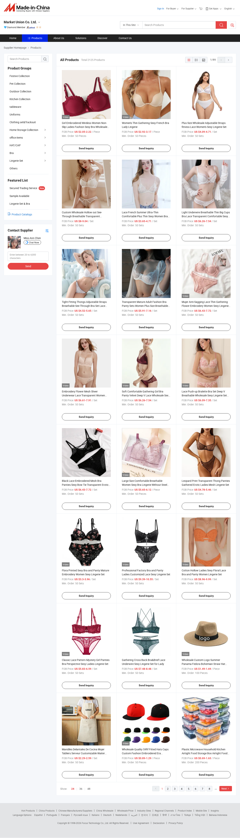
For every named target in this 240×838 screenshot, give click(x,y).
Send (28, 266)
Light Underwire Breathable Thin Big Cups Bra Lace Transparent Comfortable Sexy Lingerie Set (206, 216)
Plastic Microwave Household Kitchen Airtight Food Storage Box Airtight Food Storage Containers (204, 753)
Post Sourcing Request (232, 25)
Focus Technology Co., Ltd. (95, 822)
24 (72, 788)
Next (224, 788)
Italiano (95, 814)
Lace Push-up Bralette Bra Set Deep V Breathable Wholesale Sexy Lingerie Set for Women (204, 395)
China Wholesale (104, 810)
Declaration (159, 822)
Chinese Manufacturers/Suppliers (75, 810)
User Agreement (141, 822)
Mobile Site (201, 810)
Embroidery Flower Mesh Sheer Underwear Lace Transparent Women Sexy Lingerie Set (83, 395)
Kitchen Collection (20, 99)
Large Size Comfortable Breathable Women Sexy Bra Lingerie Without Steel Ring (144, 484)
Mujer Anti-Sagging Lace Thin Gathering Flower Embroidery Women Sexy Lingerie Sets (205, 306)
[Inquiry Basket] (201, 8)
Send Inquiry (86, 148)
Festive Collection (20, 76)
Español (38, 814)
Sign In (160, 8)
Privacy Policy (176, 822)
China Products (47, 810)
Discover (102, 38)
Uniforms (15, 114)
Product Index (185, 810)
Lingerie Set (16, 160)
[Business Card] (47, 230)
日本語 (155, 814)
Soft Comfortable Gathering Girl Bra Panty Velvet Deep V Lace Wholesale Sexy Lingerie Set (146, 395)
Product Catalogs (22, 214)
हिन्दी (165, 814)
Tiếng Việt (200, 814)
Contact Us (125, 38)
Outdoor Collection (20, 91)
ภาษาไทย (175, 814)
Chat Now (34, 242)
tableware (15, 107)
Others (13, 168)
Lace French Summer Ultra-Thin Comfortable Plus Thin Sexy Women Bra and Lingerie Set (145, 216)
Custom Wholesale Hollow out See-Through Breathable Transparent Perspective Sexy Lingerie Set (82, 216)
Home (12, 38)
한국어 (144, 814)
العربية (134, 814)
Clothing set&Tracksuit (23, 122)
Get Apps (213, 8)
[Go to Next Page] (228, 60)
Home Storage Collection (24, 130)
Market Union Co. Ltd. (20, 22)
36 (80, 788)
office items (16, 137)
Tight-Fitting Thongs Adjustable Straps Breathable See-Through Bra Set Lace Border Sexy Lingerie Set (84, 306)
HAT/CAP (15, 145)
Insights (215, 810)
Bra (12, 153)
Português (51, 814)
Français (65, 814)
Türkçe (187, 814)
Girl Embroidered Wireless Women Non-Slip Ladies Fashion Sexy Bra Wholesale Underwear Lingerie (84, 127)
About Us (58, 38)
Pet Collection (18, 83)
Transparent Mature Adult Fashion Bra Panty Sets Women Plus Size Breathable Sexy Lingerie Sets (145, 306)
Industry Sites (144, 810)
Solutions (80, 38)
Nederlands (121, 814)
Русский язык (81, 814)
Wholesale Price (125, 810)
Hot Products (28, 810)
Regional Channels (164, 810)
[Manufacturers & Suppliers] (28, 7)
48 (88, 788)
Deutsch (107, 814)
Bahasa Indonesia (218, 814)
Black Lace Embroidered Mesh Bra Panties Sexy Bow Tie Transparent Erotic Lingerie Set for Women (85, 484)
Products (37, 38)
